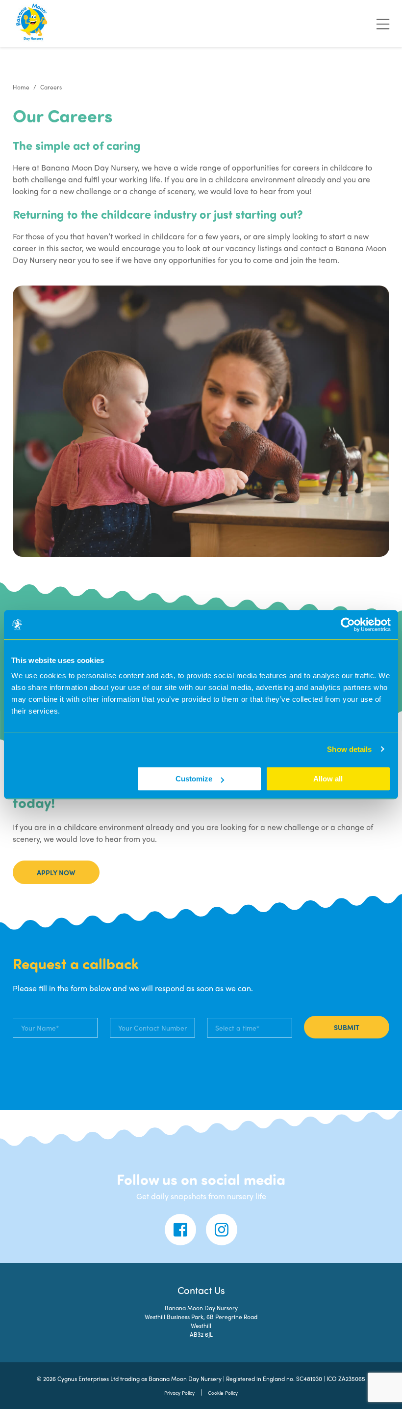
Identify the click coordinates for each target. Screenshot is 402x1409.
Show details (349, 749)
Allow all (328, 779)
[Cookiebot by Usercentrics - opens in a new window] (348, 624)
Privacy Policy (179, 1392)
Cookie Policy (223, 1392)
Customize (194, 779)
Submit (346, 1027)
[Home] (32, 23)
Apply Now (56, 872)
